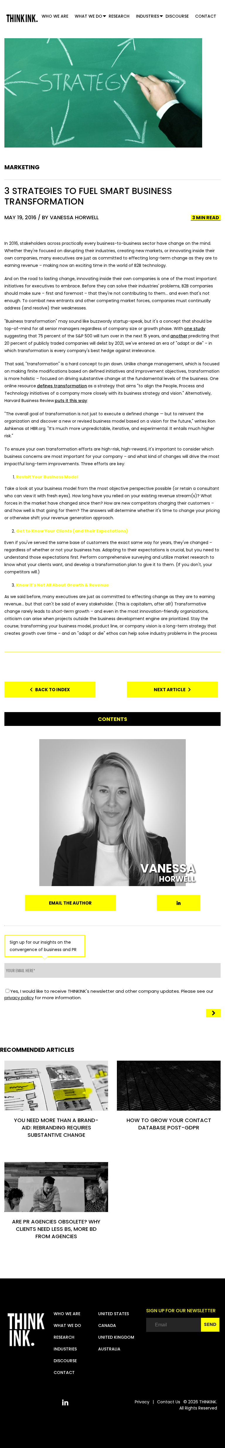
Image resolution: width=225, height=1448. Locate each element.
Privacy (142, 1402)
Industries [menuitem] (147, 16)
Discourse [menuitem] (177, 16)
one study (194, 329)
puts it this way (71, 401)
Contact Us (168, 1402)
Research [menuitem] (119, 16)
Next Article (171, 690)
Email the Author (70, 903)
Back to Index (51, 690)
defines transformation (62, 386)
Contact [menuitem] (205, 16)
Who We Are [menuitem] (55, 16)
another (179, 336)
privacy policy (19, 998)
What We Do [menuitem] (88, 16)
